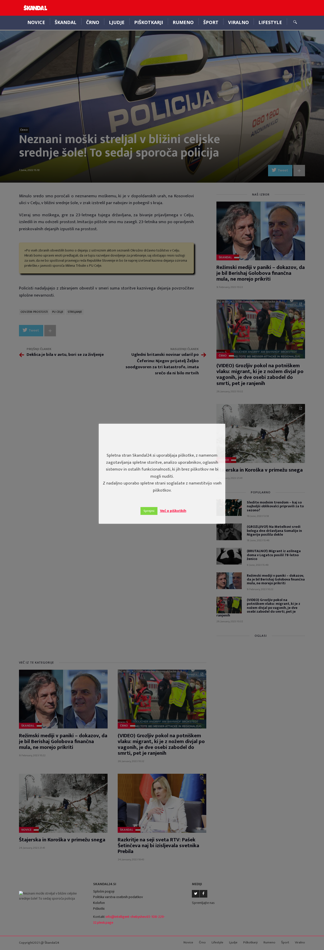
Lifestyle (270, 22)
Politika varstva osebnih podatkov (118, 897)
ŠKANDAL (65, 22)
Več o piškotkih (173, 511)
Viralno (238, 22)
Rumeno (183, 22)
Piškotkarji (148, 22)
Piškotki (99, 909)
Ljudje (117, 22)
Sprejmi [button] (149, 511)
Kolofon (99, 903)
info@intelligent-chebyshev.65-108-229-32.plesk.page (129, 919)
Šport (210, 22)
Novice (36, 22)
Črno (92, 22)
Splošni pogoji (103, 891)
